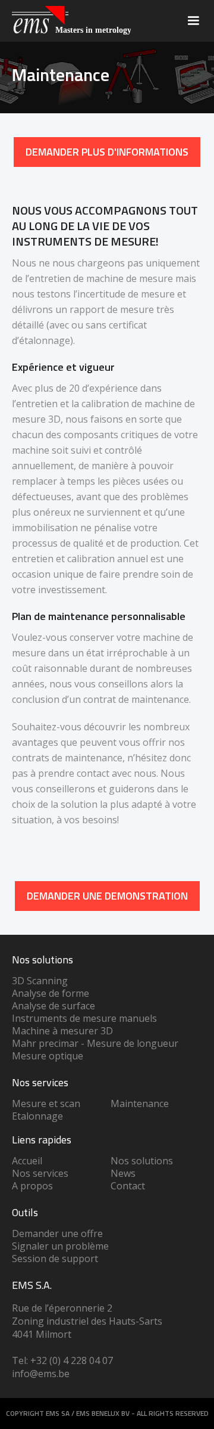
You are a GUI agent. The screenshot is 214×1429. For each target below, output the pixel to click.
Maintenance (140, 1103)
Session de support (55, 1258)
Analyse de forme (50, 993)
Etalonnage (37, 1116)
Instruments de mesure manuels (84, 1018)
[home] (68, 21)
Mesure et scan (46, 1103)
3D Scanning (40, 980)
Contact (128, 1186)
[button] (193, 21)
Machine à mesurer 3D (62, 1031)
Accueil (27, 1160)
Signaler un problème (60, 1246)
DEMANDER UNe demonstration (107, 896)
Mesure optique (47, 1056)
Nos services (40, 1173)
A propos (32, 1186)
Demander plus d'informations (107, 152)
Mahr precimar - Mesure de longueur (95, 1043)
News (123, 1173)
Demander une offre (57, 1233)
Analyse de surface (53, 1005)
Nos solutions (142, 1160)
